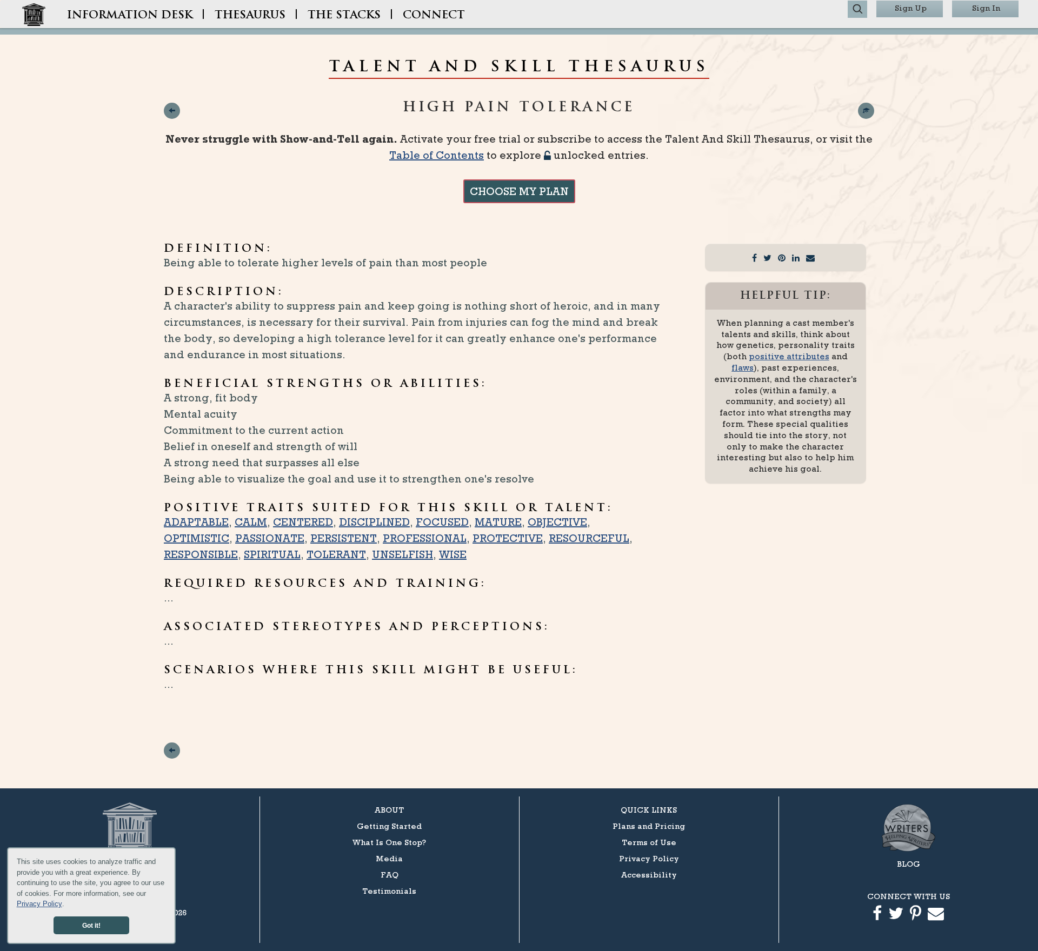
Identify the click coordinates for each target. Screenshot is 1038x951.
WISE (453, 554)
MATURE (498, 522)
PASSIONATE (269, 538)
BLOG (908, 863)
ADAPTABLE (196, 522)
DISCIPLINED (374, 522)
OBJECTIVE (557, 522)
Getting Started (389, 826)
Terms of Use (649, 842)
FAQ (389, 874)
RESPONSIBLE (201, 554)
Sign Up (911, 7)
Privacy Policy (39, 904)
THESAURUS (250, 15)
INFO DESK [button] (129, 15)
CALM (251, 522)
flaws (742, 368)
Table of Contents (436, 155)
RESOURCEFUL (589, 538)
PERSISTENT (343, 538)
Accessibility (649, 874)
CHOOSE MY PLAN (519, 191)
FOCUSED (442, 522)
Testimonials (389, 890)
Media (389, 858)
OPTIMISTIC (196, 538)
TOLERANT (336, 554)
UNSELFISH (402, 554)
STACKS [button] (344, 15)
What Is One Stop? (389, 842)
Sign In (986, 7)
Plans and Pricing (649, 826)
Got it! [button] (91, 925)
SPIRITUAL (272, 554)
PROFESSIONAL (425, 538)
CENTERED (303, 522)
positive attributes (789, 356)
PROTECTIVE (508, 538)
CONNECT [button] (434, 15)
